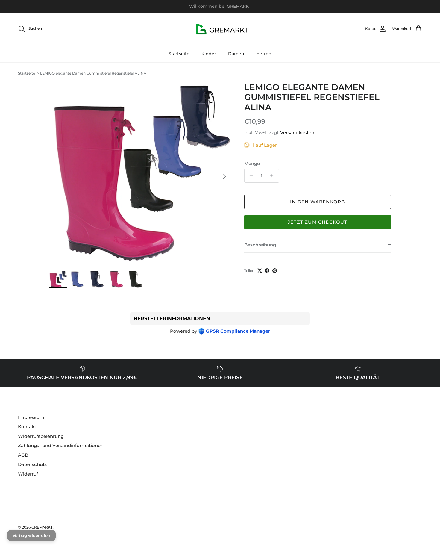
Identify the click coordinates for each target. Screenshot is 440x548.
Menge (252, 163)
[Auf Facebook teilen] (267, 270)
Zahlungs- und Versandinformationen (61, 445)
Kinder (208, 53)
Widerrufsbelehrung (41, 436)
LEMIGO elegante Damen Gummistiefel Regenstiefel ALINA (93, 73)
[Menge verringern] (250, 175)
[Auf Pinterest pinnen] (274, 270)
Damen (236, 53)
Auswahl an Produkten (242, 7)
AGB (23, 455)
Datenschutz (32, 464)
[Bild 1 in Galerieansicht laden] (140, 173)
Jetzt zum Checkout (318, 222)
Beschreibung (260, 245)
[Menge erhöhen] (273, 175)
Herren (263, 53)
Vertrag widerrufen (31, 535)
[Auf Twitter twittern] (259, 270)
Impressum (31, 417)
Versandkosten (297, 132)
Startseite (179, 53)
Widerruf (28, 474)
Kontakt (27, 426)
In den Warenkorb (317, 202)
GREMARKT (42, 527)
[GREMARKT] (220, 29)
